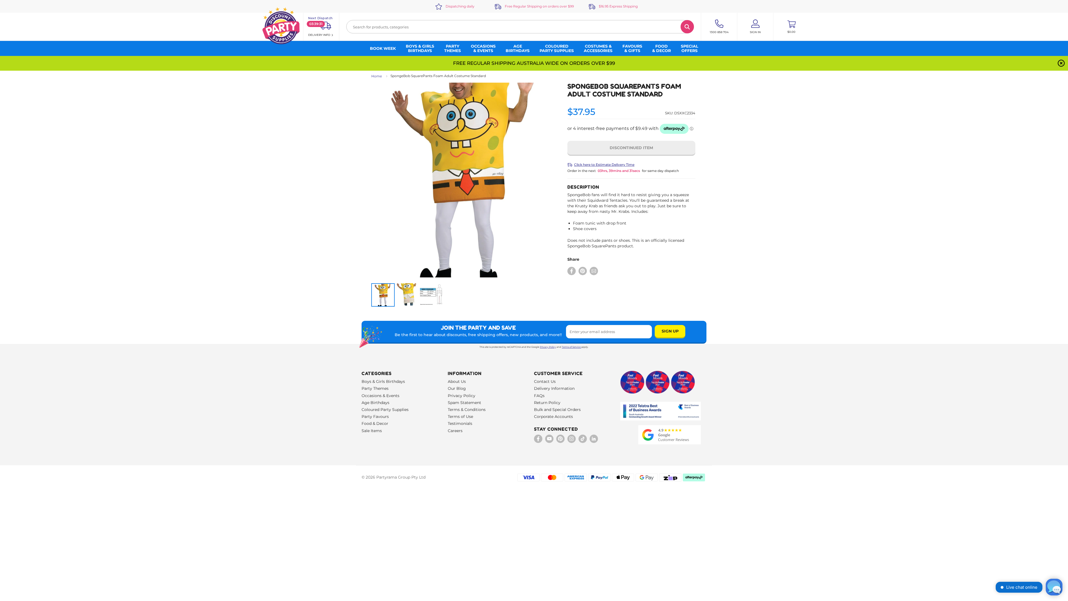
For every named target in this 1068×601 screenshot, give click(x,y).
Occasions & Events (380, 395)
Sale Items (372, 430)
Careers (455, 430)
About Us (457, 381)
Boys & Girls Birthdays (383, 381)
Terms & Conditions (467, 409)
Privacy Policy (548, 347)
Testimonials (460, 423)
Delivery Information (554, 388)
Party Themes (375, 388)
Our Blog (457, 388)
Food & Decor (375, 423)
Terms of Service (571, 347)
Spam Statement (464, 402)
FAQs (539, 395)
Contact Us (545, 381)
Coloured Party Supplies (385, 409)
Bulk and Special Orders (557, 409)
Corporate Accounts (553, 416)
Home (376, 76)
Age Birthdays (375, 402)
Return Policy (547, 402)
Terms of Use (460, 416)
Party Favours (375, 416)
